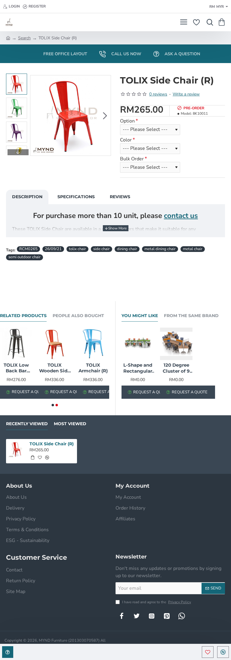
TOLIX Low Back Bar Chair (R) (16, 368)
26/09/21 (53, 249)
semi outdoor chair (24, 257)
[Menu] (183, 22)
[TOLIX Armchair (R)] (93, 344)
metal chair (192, 249)
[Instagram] (152, 616)
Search (24, 38)
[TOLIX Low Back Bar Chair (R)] (16, 344)
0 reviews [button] (158, 94)
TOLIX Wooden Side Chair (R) (54, 368)
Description (27, 196)
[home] (8, 37)
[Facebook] (122, 616)
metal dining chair (160, 249)
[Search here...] (208, 22)
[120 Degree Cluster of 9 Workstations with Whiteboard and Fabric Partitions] (176, 344)
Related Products (23, 315)
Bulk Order (132, 159)
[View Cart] (222, 22)
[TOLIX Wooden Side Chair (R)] (54, 344)
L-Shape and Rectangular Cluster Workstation (137, 368)
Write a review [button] (186, 94)
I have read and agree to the (156, 602)
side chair (101, 249)
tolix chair (77, 249)
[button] (36, 116)
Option (127, 121)
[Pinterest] (167, 616)
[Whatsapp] (182, 616)
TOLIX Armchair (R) (93, 368)
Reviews (120, 196)
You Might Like (140, 315)
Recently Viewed (27, 423)
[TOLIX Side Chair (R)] (16, 449)
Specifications (76, 196)
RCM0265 (28, 249)
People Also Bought (78, 315)
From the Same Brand (191, 315)
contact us (181, 215)
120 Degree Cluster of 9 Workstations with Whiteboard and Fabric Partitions (176, 368)
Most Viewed (70, 423)
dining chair (127, 249)
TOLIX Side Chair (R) (51, 444)
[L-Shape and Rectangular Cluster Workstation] (138, 344)
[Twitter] (137, 616)
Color (126, 140)
